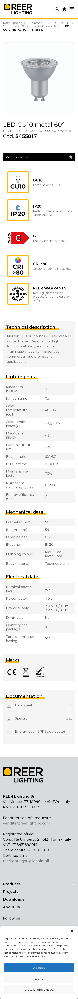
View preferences (38, 989)
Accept (39, 968)
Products (11, 884)
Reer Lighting (12, 23)
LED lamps (34, 23)
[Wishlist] (71, 157)
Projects (10, 891)
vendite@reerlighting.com (26, 823)
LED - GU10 (54, 23)
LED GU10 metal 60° (44, 26)
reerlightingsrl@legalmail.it (27, 861)
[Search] (57, 9)
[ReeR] (18, 9)
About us (11, 907)
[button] (72, 931)
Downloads (13, 899)
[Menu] (71, 9)
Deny (39, 978)
